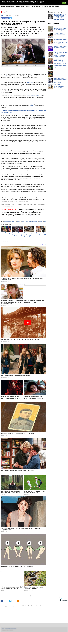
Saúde (22, 6)
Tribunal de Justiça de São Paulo (34, 95)
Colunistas (51, 6)
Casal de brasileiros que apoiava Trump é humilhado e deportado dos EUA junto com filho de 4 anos (17, 234)
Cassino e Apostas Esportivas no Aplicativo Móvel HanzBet (60, 66)
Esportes (57, 6)
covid (40, 76)
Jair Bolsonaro (29, 82)
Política (3, 6)
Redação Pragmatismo (8, 11)
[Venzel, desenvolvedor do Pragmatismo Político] (63, 599)
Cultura (33, 6)
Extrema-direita (28, 221)
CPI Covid (18, 221)
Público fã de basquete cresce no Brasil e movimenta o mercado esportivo (60, 86)
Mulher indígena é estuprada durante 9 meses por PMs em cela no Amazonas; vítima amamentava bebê (60, 29)
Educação (18, 6)
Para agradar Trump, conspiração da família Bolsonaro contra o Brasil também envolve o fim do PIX (60, 61)
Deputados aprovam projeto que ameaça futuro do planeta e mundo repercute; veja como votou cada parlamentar (60, 54)
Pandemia (40, 221)
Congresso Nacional (7, 221)
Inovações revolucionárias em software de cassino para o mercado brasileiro (60, 48)
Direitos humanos (10, 6)
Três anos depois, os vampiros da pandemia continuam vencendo (23, 22)
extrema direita (5, 76)
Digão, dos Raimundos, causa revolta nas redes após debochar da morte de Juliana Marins (6, 234)
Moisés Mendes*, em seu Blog (7, 71)
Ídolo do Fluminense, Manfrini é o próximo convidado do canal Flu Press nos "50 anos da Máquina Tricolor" (60, 80)
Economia (28, 6)
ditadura (31, 105)
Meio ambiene (44, 6)
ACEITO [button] (64, 2)
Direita (2, 15)
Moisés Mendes (34, 221)
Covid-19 (13, 221)
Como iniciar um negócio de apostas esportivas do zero (60, 34)
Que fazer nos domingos (59, 72)
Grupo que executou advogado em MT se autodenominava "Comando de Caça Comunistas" (28, 234)
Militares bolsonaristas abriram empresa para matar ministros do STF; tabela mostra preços (41, 234)
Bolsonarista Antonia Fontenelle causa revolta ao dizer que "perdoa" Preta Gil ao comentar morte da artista (60, 41)
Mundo (38, 6)
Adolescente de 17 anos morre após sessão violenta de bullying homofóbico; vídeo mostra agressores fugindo (60, 17)
